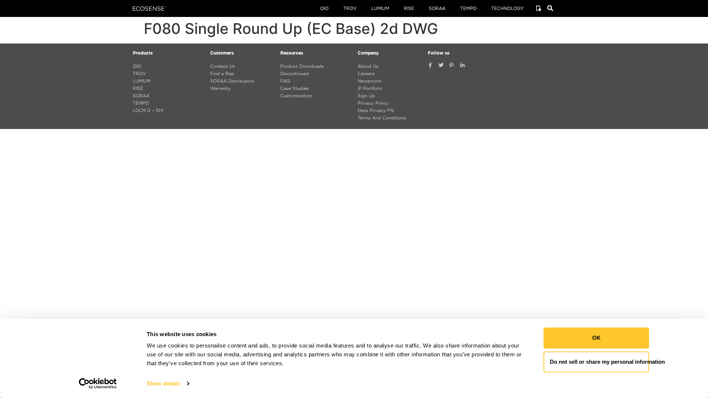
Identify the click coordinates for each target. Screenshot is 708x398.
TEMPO (468, 8)
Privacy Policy (373, 103)
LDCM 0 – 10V (148, 110)
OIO (324, 8)
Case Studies (294, 88)
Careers (366, 73)
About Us (368, 66)
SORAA (437, 8)
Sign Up (366, 95)
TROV (350, 8)
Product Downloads (302, 66)
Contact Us (222, 66)
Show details (163, 383)
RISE (409, 8)
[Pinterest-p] (451, 65)
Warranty (220, 88)
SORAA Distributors (232, 80)
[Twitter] (441, 65)
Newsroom (369, 80)
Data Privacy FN (375, 110)
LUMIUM (380, 8)
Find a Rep (222, 73)
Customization (296, 95)
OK (596, 338)
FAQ (285, 80)
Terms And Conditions (382, 117)
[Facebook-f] (430, 65)
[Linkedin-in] (462, 65)
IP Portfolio (370, 88)
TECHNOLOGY (507, 8)
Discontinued (294, 73)
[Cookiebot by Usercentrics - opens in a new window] (98, 383)
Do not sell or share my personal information (599, 362)
